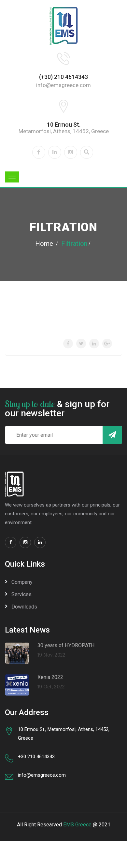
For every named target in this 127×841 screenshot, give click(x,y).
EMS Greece (77, 825)
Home (44, 243)
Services (21, 594)
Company (22, 582)
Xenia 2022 (50, 677)
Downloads (24, 607)
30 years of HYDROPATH (65, 645)
